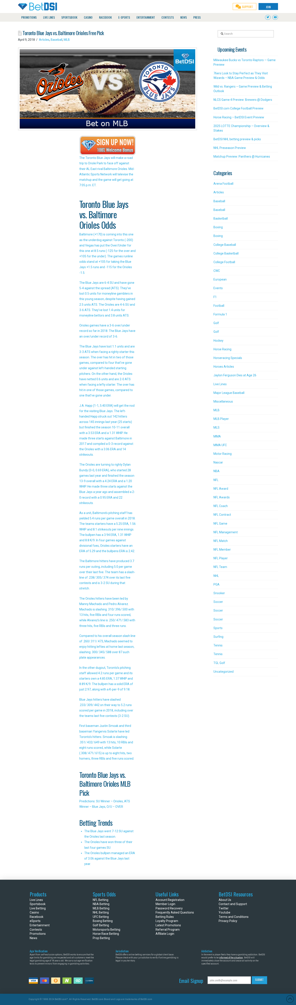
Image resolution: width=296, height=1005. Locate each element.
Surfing (218, 636)
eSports (35, 921)
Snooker (219, 593)
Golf (216, 323)
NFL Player (220, 558)
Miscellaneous (223, 401)
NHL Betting (101, 912)
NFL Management (225, 532)
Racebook (36, 917)
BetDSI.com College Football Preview (238, 108)
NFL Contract (222, 514)
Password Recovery (169, 908)
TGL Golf (219, 663)
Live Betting (38, 908)
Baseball (56, 39)
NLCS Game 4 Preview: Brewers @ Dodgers (242, 99)
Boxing (218, 227)
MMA (217, 436)
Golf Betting (101, 925)
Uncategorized (223, 671)
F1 (215, 297)
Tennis (218, 645)
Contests (36, 929)
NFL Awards (221, 497)
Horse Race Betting (106, 933)
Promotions (38, 933)
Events (218, 288)
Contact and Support (233, 904)
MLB (67, 39)
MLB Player (221, 419)
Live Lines (220, 384)
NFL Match (220, 541)
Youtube (224, 912)
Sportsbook (38, 904)
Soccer (218, 602)
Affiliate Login (165, 933)
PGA (216, 584)
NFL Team (220, 567)
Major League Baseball (228, 393)
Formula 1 (220, 314)
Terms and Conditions (234, 917)
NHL (216, 576)
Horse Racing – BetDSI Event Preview (238, 117)
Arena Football (223, 183)
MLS (216, 427)
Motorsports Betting (106, 929)
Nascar (218, 462)
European (220, 279)
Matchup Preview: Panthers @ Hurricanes (241, 156)
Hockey (218, 340)
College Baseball (224, 244)
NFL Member (222, 549)
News (33, 938)
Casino (34, 912)
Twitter (224, 908)
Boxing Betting (103, 921)
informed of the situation (231, 957)
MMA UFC (220, 445)
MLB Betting (101, 908)
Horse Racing (222, 349)
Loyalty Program (167, 921)
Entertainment (40, 925)
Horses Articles (223, 366)
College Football (224, 262)
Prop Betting (101, 938)
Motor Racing (222, 453)
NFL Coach (220, 506)
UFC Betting (101, 917)
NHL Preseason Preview (229, 148)
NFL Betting (100, 900)
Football (218, 305)
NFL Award (220, 488)
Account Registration (170, 900)
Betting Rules (165, 917)
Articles (44, 39)
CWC (216, 270)
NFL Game (220, 523)
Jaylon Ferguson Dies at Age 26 (234, 375)
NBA (216, 471)
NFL (215, 480)
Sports (218, 628)
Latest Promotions (168, 925)
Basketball (220, 218)
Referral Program (168, 929)
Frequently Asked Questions (175, 912)
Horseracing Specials (227, 358)
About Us (225, 900)
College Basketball (226, 253)
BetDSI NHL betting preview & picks (237, 139)
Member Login (165, 904)
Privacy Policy (228, 921)
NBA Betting (101, 904)
